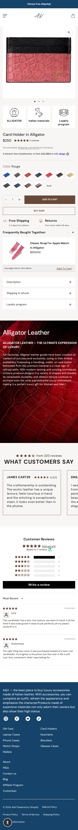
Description (14, 282)
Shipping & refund (18, 293)
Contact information (14, 821)
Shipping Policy (51, 814)
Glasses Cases (49, 746)
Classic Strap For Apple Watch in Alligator (49, 245)
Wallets (7, 752)
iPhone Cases (11, 740)
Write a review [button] (39, 585)
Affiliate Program (13, 785)
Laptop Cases (11, 734)
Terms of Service (30, 814)
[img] (10, 608)
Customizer (9, 791)
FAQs (6, 767)
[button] (21, 140)
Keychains (47, 734)
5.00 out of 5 (48, 546)
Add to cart (49, 199)
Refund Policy (49, 807)
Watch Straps (11, 746)
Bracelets (46, 740)
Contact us (9, 773)
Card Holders (49, 728)
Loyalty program (17, 304)
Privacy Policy (10, 814)
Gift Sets (8, 728)
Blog (5, 779)
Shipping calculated (29, 147)
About (6, 762)
